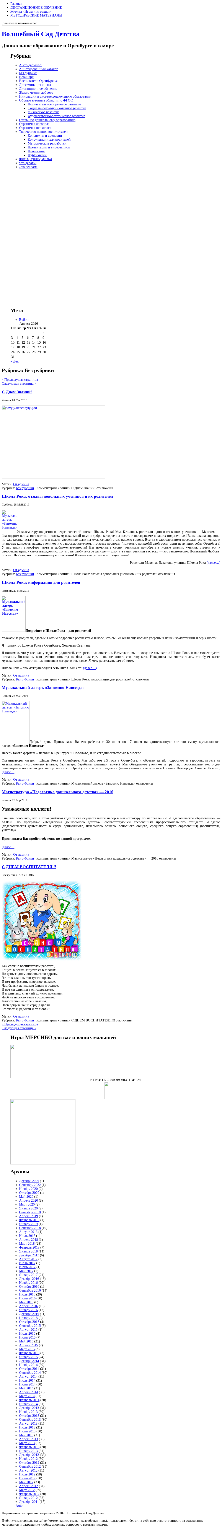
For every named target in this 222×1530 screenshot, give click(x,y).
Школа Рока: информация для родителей (41, 582)
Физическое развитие (43, 112)
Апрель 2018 (28, 1239)
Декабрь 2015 (29, 1314)
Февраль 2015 (29, 1353)
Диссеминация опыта (35, 84)
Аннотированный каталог (38, 69)
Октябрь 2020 (29, 1192)
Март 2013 (27, 1443)
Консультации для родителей (49, 139)
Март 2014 (27, 1396)
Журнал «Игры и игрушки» (30, 11)
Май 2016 (26, 1302)
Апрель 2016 (28, 1306)
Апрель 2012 (28, 1486)
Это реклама (28, 167)
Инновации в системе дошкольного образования (55, 96)
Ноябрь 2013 (28, 1412)
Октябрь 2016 (29, 1286)
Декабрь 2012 (29, 1455)
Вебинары (26, 77)
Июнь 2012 (27, 1478)
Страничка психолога (35, 128)
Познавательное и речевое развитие (54, 104)
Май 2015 (26, 1341)
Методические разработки (47, 143)
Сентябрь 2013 (30, 1419)
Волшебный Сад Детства (41, 34)
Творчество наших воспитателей (43, 131)
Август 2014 (28, 1376)
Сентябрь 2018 (30, 1228)
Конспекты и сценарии (45, 135)
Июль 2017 (27, 1263)
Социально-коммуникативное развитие (57, 108)
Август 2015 (28, 1329)
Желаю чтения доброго (36, 92)
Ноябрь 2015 (28, 1318)
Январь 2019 (28, 1224)
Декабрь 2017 (29, 1255)
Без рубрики (28, 73)
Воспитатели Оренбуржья (38, 81)
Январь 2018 (28, 1251)
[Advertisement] (115, 234)
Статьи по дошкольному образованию (47, 120)
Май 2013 (26, 1435)
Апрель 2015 (28, 1345)
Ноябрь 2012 (28, 1458)
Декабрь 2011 (29, 1501)
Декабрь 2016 (29, 1279)
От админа (21, 484)
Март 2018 (27, 1243)
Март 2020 (27, 1204)
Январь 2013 (28, 1451)
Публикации (37, 155)
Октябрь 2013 (29, 1415)
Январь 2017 (28, 1275)
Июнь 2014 (27, 1384)
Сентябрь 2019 (30, 1212)
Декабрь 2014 (29, 1361)
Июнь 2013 (27, 1431)
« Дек (14, 361)
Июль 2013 (27, 1427)
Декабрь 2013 (29, 1408)
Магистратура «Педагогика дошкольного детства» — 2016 (57, 792)
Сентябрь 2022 (30, 1185)
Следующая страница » (19, 383)
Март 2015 (27, 1349)
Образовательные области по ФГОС (46, 100)
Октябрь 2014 (29, 1368)
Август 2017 (28, 1259)
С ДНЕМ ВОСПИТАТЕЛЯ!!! (29, 867)
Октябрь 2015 (29, 1322)
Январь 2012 (28, 1498)
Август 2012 (28, 1470)
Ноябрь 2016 (28, 1282)
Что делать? (27, 163)
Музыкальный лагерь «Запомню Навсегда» (43, 687)
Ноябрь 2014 (28, 1365)
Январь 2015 (28, 1357)
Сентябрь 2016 (30, 1290)
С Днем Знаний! (17, 392)
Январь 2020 (28, 1208)
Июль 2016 (27, 1294)
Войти (24, 319)
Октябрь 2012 (29, 1462)
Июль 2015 (27, 1333)
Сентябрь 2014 (30, 1372)
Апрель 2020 (28, 1200)
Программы (36, 151)
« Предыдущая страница (20, 379)
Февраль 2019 (29, 1220)
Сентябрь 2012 (30, 1466)
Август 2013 (28, 1423)
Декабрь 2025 (29, 1181)
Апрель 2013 (28, 1439)
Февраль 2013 (29, 1447)
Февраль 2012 (29, 1494)
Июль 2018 (27, 1235)
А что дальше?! (30, 65)
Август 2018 (28, 1232)
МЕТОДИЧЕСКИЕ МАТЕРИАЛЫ (36, 15)
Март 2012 (27, 1490)
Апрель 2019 (28, 1216)
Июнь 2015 (27, 1337)
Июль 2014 (27, 1380)
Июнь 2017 (27, 1267)
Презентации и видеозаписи (49, 147)
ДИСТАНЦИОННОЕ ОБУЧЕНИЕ (36, 7)
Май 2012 (26, 1482)
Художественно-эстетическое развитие (56, 116)
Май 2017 (26, 1271)
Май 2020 (26, 1196)
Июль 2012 (27, 1474)
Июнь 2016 (27, 1298)
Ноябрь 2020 (28, 1189)
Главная (16, 3)
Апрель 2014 (28, 1392)
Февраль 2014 (29, 1400)
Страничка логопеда (34, 124)
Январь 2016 (28, 1310)
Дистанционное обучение (38, 88)
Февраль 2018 (29, 1247)
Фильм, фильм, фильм (35, 159)
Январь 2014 (28, 1404)
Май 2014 (26, 1388)
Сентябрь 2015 (30, 1325)
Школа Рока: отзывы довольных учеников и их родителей (57, 496)
